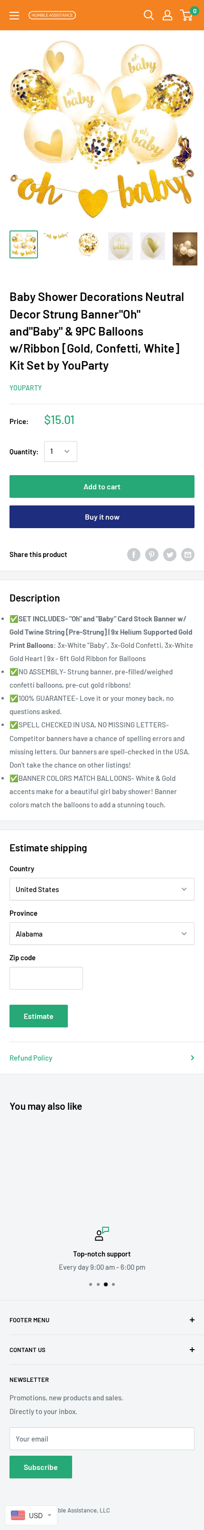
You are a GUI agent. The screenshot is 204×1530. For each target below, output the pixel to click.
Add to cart (102, 486)
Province (23, 913)
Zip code (22, 957)
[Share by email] (188, 554)
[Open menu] (14, 15)
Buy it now (102, 516)
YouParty (25, 388)
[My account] (167, 15)
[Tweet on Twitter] (169, 554)
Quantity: (23, 451)
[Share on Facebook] (133, 554)
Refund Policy (30, 1057)
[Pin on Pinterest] (151, 554)
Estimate (39, 1015)
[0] (187, 15)
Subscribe (41, 1466)
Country (21, 868)
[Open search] (149, 15)
